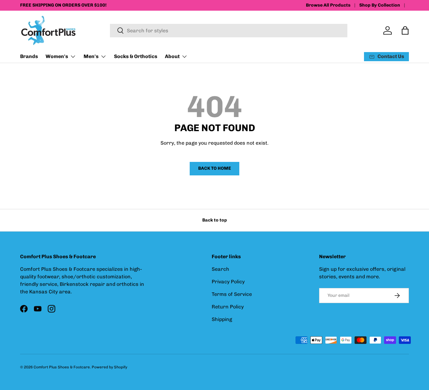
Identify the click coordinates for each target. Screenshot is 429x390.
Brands (29, 56)
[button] (405, 30)
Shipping (222, 319)
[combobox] (228, 30)
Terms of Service (232, 294)
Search (220, 269)
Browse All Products (328, 5)
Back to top (214, 220)
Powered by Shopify (109, 367)
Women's (57, 56)
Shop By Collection (379, 5)
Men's (91, 56)
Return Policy (228, 307)
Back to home (214, 168)
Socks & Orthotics (135, 56)
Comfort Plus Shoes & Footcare (62, 367)
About (172, 56)
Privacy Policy (228, 282)
